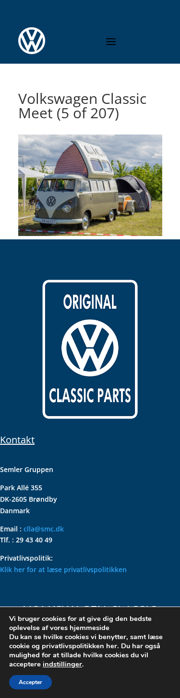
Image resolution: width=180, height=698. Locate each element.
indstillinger (62, 664)
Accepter (30, 682)
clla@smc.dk (44, 528)
